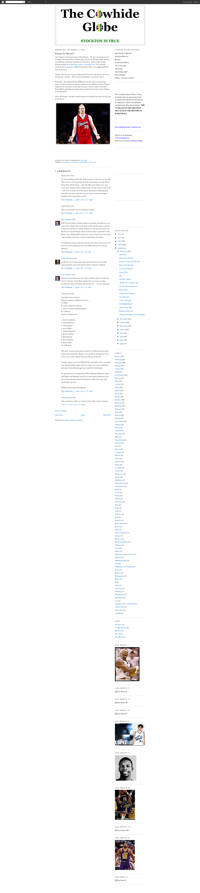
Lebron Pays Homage (127, 293)
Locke (117, 548)
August (123, 329)
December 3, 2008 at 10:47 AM (76, 200)
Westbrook (119, 597)
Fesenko (118, 399)
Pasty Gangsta (66, 219)
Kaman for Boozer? (64, 53)
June (122, 336)
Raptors (118, 573)
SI (115, 582)
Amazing (122, 254)
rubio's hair (119, 610)
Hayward (118, 539)
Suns (117, 505)
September (124, 326)
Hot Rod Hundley (121, 542)
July (122, 333)
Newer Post (59, 415)
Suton (117, 458)
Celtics (117, 471)
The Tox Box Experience (128, 286)
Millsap (92, 162)
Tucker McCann (67, 258)
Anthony (118, 514)
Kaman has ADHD (71, 67)
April (122, 343)
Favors (117, 492)
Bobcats (118, 520)
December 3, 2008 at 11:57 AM (76, 213)
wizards (118, 613)
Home (83, 415)
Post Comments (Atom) (73, 420)
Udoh (117, 585)
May (122, 340)
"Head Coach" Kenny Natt (129, 282)
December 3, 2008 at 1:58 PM (76, 268)
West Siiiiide (119, 594)
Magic (117, 551)
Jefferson (118, 545)
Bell (116, 517)
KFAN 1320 (119, 630)
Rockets (118, 403)
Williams (118, 359)
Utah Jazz (118, 588)
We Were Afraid (125, 279)
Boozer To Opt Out (126, 265)
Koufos (117, 396)
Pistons (117, 427)
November (124, 319)
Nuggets (118, 424)
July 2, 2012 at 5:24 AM (73, 404)
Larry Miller (119, 421)
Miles (117, 387)
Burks (117, 529)
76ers (117, 511)
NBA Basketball (121, 560)
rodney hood (119, 607)
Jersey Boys (123, 272)
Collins (117, 384)
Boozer (65, 162)
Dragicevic (119, 474)
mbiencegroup (66, 397)
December (124, 251)
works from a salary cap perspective (82, 64)
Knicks (117, 449)
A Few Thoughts (125, 300)
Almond (118, 430)
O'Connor (118, 502)
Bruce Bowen (120, 523)
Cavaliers (118, 467)
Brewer (117, 390)
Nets (116, 563)
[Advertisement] (127, 160)
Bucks (117, 526)
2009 (120, 244)
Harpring (118, 406)
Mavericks (119, 433)
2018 (120, 234)
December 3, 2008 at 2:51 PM (76, 287)
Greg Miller (119, 440)
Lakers (117, 368)
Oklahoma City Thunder (124, 566)
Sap (120, 275)
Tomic (117, 464)
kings (117, 508)
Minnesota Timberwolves (124, 554)
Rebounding (119, 576)
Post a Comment (61, 410)
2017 (120, 237)
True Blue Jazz (120, 637)
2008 (120, 248)
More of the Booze (126, 258)
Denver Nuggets (121, 532)
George (117, 535)
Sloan (117, 393)
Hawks (117, 477)
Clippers (74, 162)
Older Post (107, 415)
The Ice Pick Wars (125, 307)
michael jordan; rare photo (124, 603)
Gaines (117, 495)
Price (117, 412)
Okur (117, 381)
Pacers (117, 569)
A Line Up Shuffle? (126, 268)
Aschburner (119, 486)
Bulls (117, 489)
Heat (116, 446)
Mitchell (118, 557)
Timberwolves (120, 483)
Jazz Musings (124, 297)
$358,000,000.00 (125, 304)
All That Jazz (120, 624)
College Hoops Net (122, 627)
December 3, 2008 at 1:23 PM (76, 252)
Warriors (118, 591)
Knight (117, 418)
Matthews (118, 480)
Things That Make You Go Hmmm (132, 314)
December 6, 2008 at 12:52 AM (76, 391)
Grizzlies (118, 443)
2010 (120, 241)
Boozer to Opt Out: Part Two (129, 261)
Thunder (118, 461)
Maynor (118, 409)
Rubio (117, 579)
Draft (117, 372)
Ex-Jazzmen (119, 375)
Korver (117, 378)
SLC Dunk (119, 633)
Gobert (117, 498)
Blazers (117, 415)
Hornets (118, 455)
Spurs (117, 437)
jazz (116, 600)
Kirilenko (83, 162)
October (123, 322)
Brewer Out (123, 290)
